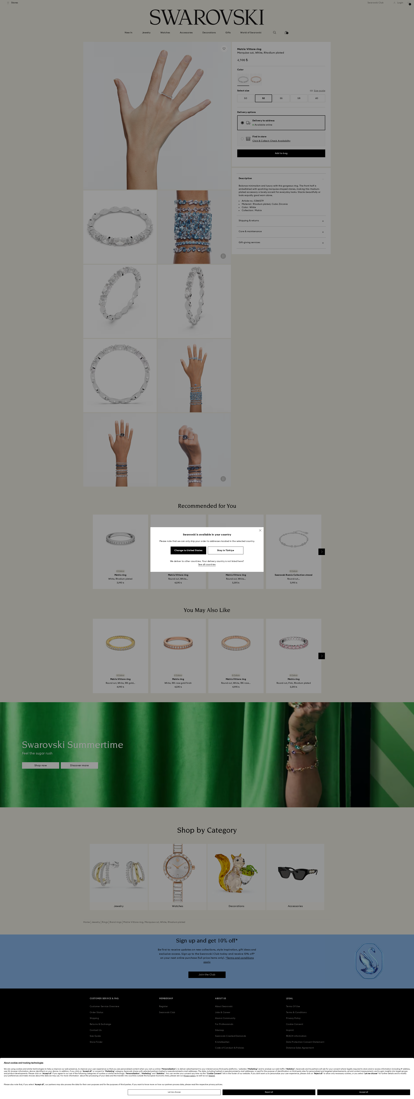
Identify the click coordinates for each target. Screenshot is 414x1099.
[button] (260, 530)
